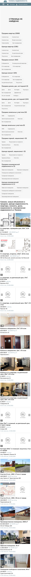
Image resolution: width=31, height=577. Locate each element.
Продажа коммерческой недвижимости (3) (11, 165)
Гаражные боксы (6, 144)
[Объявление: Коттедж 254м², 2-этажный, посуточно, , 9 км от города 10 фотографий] (7, 447)
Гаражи (4, 141)
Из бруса (16, 95)
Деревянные (17, 92)
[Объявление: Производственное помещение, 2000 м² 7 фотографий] (15, 520)
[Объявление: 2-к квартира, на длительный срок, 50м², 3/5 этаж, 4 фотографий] (7, 301)
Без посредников (17, 43)
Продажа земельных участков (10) (14, 112)
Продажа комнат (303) (10, 60)
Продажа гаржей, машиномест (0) (14, 138)
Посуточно (5, 56)
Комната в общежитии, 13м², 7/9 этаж (13, 350)
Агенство (20, 118)
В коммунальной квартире (19, 63)
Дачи (9, 89)
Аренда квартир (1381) (10, 46)
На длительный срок (17, 53)
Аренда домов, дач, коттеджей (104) (15, 99)
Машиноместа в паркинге (16, 141)
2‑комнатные (15, 37)
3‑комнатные (5, 40)
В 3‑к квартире (16, 66)
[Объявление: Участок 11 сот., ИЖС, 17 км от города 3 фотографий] (15, 472)
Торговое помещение (22, 169)
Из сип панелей (6, 95)
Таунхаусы (26, 89)
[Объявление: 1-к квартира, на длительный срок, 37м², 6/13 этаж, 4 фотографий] (7, 276)
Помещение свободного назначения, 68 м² (15, 569)
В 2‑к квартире (5, 66)
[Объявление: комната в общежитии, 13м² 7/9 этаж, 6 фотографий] (15, 349)
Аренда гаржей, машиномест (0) (14, 151)
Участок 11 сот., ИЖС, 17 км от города (13, 474)
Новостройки (5, 43)
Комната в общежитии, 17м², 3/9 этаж (13, 328)
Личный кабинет (23, 4)
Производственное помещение (10, 178)
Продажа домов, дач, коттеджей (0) (15, 86)
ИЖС (3, 115)
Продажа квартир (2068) (11, 33)
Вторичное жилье (16, 40)
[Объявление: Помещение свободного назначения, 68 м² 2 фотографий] (15, 567)
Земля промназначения (8, 118)
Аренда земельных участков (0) (13, 125)
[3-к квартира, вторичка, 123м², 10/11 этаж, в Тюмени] (7, 252)
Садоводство (11, 115)
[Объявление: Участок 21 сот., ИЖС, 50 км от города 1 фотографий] (15, 496)
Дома (3, 89)
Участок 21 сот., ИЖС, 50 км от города (13, 498)
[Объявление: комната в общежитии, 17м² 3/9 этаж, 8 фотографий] (15, 327)
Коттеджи (16, 89)
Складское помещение (8, 175)
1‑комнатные (5, 37)
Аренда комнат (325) (9, 73)
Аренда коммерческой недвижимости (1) (10, 183)
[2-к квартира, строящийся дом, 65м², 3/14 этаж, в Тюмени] (7, 226)
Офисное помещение (7, 169)
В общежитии (5, 63)
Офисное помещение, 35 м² (9, 545)
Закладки (12, 4)
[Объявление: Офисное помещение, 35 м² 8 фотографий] (15, 544)
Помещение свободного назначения (11, 172)
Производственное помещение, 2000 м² (14, 522)
